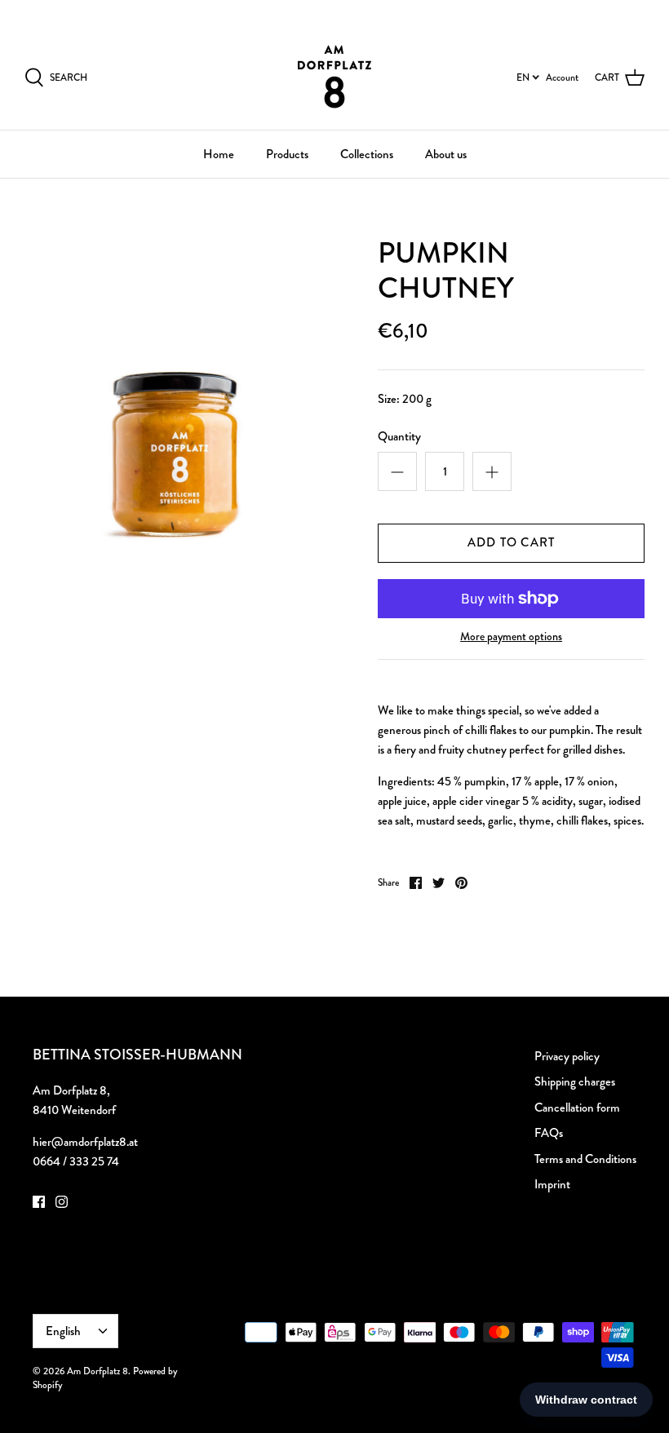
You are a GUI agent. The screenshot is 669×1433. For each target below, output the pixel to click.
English (612, 11)
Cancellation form (577, 1108)
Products (287, 154)
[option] (179, 391)
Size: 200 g (405, 399)
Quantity (399, 436)
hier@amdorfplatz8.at (85, 1142)
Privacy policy (567, 1056)
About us (446, 154)
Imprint (552, 1184)
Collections (366, 154)
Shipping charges (574, 1081)
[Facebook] (39, 1202)
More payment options (511, 637)
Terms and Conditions (585, 1159)
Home (218, 154)
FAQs (548, 1133)
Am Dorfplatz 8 (97, 1371)
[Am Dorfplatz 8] (334, 76)
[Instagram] (61, 1202)
